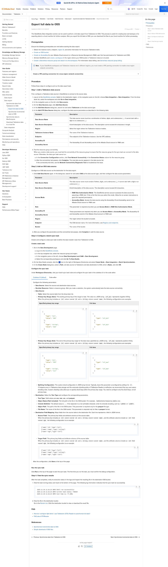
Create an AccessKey (41, 55)
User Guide (50, 19)
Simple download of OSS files (43, 529)
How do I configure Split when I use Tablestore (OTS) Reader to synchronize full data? (62, 514)
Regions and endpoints (110, 223)
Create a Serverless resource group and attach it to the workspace (55, 60)
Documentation (7, 14)
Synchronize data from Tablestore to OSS (84, 19)
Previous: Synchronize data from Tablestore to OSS (49, 537)
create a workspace (56, 58)
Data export (68, 19)
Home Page (35, 19)
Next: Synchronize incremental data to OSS (124, 537)
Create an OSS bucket (41, 52)
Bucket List (44, 503)
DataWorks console (49, 97)
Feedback (89, 546)
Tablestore (17, 14)
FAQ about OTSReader (41, 516)
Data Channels (59, 19)
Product (137, 29)
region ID (61, 50)
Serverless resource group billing (111, 60)
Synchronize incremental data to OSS (46, 527)
